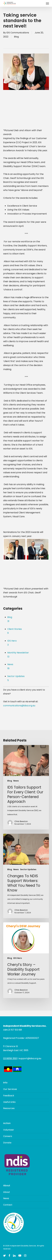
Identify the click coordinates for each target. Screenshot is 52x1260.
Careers (7, 1136)
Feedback (8, 1095)
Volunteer (8, 1129)
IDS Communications (17, 32)
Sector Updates (28, 869)
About (6, 1192)
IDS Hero (17, 958)
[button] (47, 3)
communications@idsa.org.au (19, 705)
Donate (7, 1142)
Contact (7, 1204)
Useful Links (9, 1102)
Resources (9, 1108)
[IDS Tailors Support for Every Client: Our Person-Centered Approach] (26, 787)
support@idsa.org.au (30, 1058)
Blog (16, 36)
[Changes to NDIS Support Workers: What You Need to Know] (26, 876)
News (16, 780)
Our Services (10, 1089)
